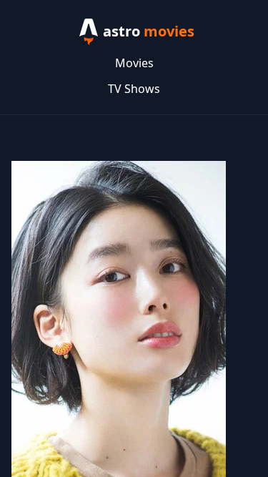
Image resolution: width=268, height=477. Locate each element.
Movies (134, 63)
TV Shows (134, 89)
